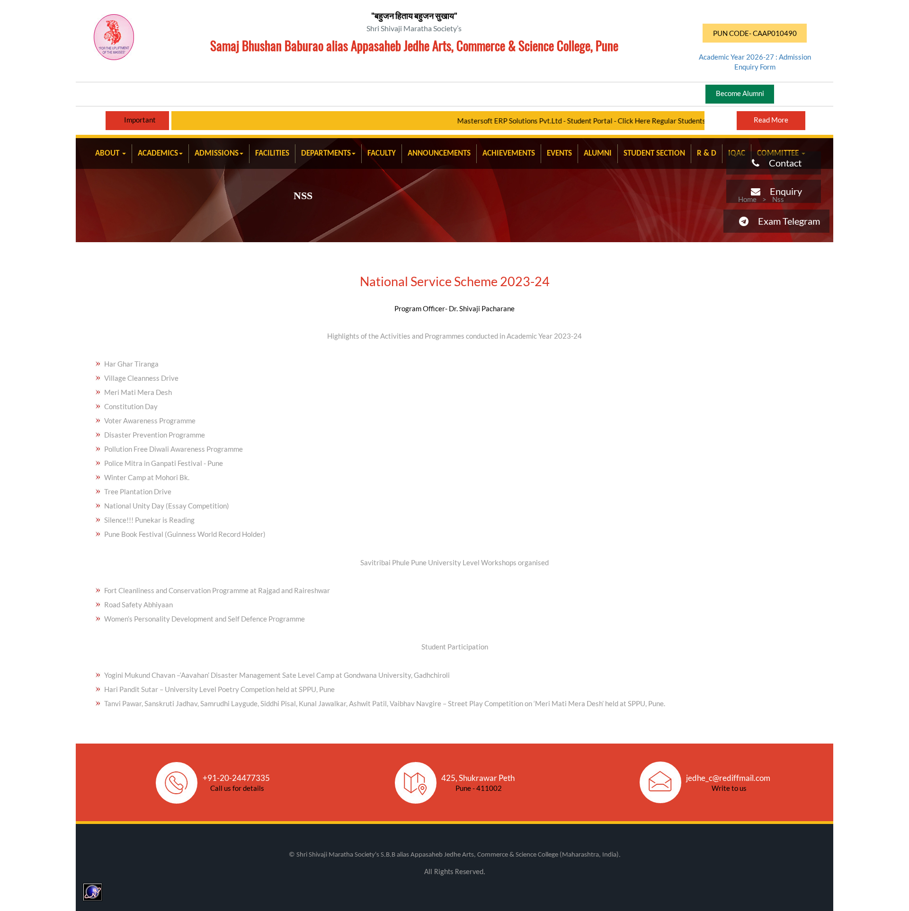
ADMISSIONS (217, 153)
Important (140, 119)
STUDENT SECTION (654, 153)
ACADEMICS (158, 153)
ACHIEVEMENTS (508, 153)
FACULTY (381, 153)
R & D (706, 153)
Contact (780, 162)
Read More (771, 119)
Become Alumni (740, 93)
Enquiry (781, 191)
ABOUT (108, 153)
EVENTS (559, 153)
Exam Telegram (784, 221)
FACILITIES (272, 153)
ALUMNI (598, 153)
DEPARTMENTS (326, 153)
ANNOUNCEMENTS (439, 153)
